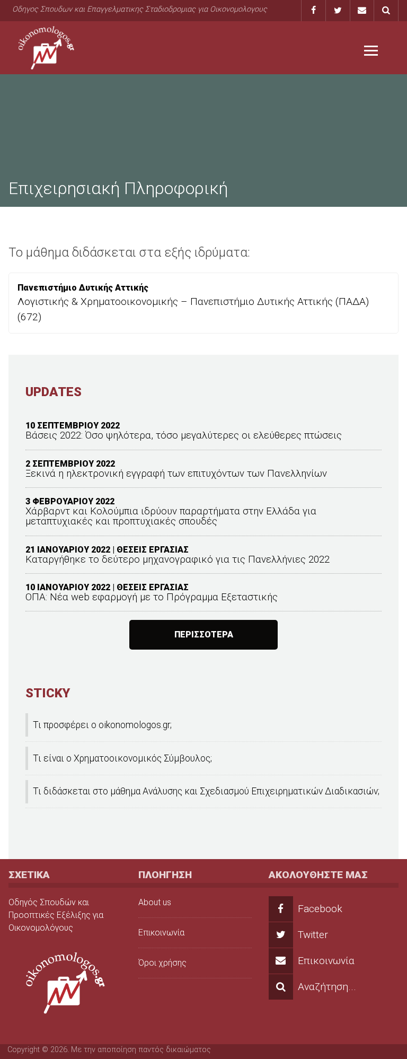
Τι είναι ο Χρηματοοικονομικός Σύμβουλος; (122, 758)
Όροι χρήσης (162, 963)
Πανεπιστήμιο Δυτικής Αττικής (82, 288)
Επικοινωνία (161, 932)
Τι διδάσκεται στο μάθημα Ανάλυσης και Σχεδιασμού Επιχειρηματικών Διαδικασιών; (206, 791)
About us (154, 902)
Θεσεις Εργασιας (153, 550)
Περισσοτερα (203, 634)
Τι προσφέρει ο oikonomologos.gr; (102, 725)
